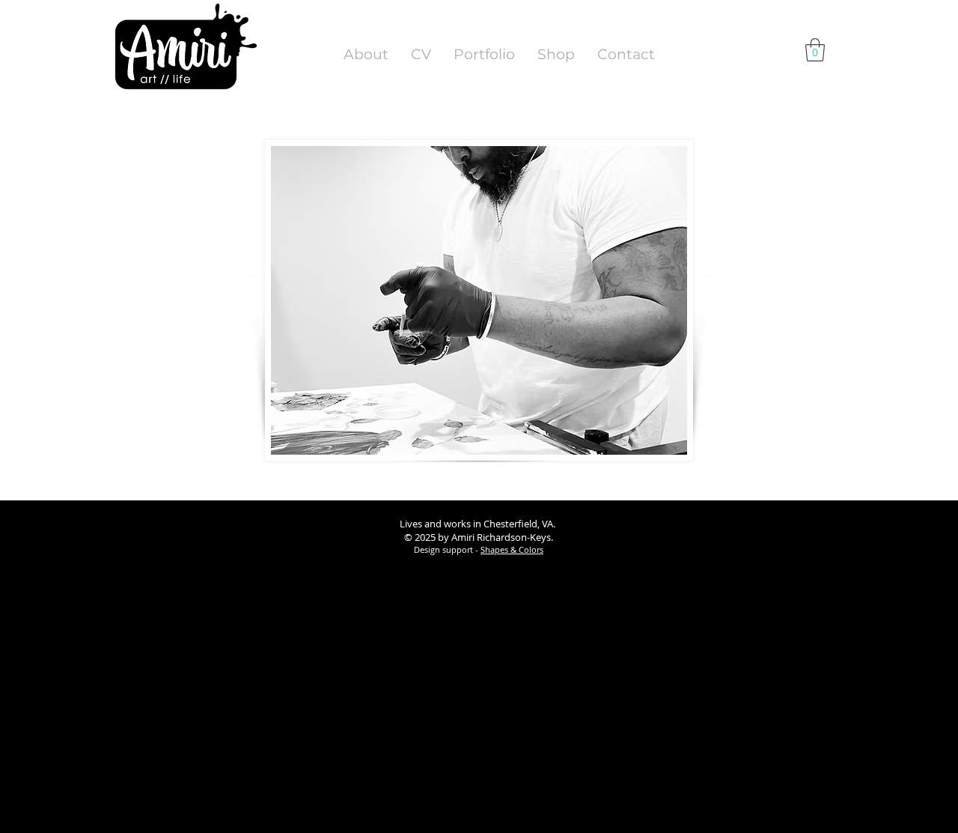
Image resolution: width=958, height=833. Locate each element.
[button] (815, 49)
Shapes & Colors (511, 549)
